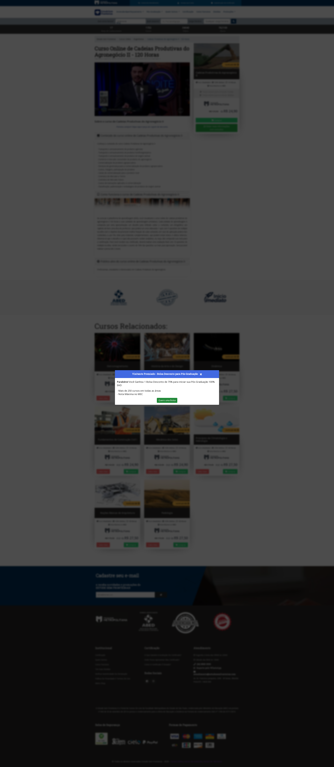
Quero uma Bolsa (167, 400)
